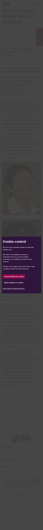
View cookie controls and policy (14, 288)
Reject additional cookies (13, 282)
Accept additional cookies (14, 276)
